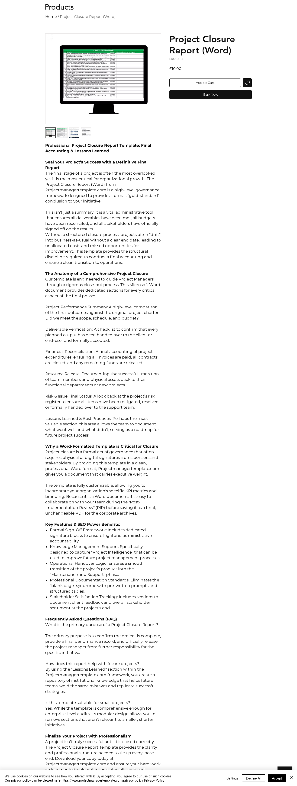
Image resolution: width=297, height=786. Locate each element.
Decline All (253, 778)
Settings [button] (232, 778)
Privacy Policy (154, 780)
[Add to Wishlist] (247, 82)
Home (51, 16)
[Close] (291, 778)
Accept (277, 778)
